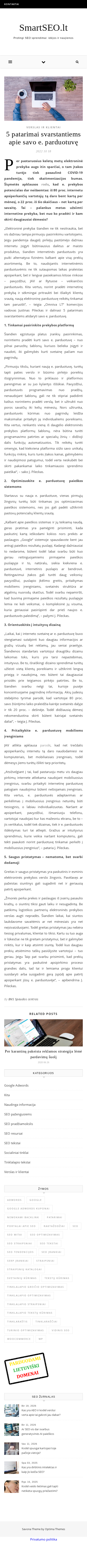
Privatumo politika (43, 1539)
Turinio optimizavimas (25, 1330)
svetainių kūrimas (22, 1278)
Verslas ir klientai (43, 127)
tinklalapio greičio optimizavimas (35, 1286)
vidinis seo (61, 1330)
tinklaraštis (17, 1321)
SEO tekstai (12, 1143)
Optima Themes (55, 1529)
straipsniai (45, 1260)
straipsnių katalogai (24, 1269)
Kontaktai (11, 4)
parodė (45, 745)
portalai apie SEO (21, 1226)
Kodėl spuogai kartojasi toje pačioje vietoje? (39, 1450)
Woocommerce (19, 1338)
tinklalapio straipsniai (26, 1304)
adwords (14, 1199)
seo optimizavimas (45, 1234)
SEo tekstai (49, 1243)
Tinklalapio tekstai (17, 1162)
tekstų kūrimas (57, 1278)
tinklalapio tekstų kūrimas (30, 1312)
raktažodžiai (54, 1226)
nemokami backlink (23, 1217)
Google (36, 1199)
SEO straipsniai (19, 1243)
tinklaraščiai (46, 1321)
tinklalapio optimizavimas (29, 1295)
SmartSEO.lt (43, 27)
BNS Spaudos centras (23, 999)
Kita (7, 1095)
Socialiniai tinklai (16, 1152)
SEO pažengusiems (18, 1114)
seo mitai (14, 1234)
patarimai (54, 1217)
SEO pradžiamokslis (18, 1124)
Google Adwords (16, 1085)
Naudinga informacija (19, 1104)
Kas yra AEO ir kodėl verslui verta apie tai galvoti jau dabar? (41, 1412)
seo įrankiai (51, 1251)
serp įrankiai (18, 1260)
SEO (75, 1226)
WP (41, 1338)
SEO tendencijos (20, 1251)
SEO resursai (13, 1133)
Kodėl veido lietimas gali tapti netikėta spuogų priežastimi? (40, 1488)
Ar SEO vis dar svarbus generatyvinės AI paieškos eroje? (38, 1431)
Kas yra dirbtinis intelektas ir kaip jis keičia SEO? (39, 1469)
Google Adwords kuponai (28, 1208)
